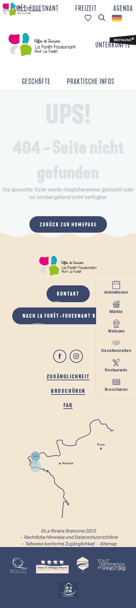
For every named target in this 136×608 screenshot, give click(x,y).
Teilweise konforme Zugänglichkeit (60, 543)
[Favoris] (88, 18)
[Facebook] (59, 356)
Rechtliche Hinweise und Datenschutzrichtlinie (71, 537)
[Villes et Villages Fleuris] (52, 565)
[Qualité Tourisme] (19, 565)
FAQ (68, 405)
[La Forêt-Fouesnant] (42, 44)
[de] (117, 18)
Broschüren (68, 390)
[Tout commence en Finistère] (111, 565)
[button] (102, 18)
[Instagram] (76, 356)
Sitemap (108, 543)
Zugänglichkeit (68, 376)
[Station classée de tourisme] (82, 565)
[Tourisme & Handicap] (68, 590)
